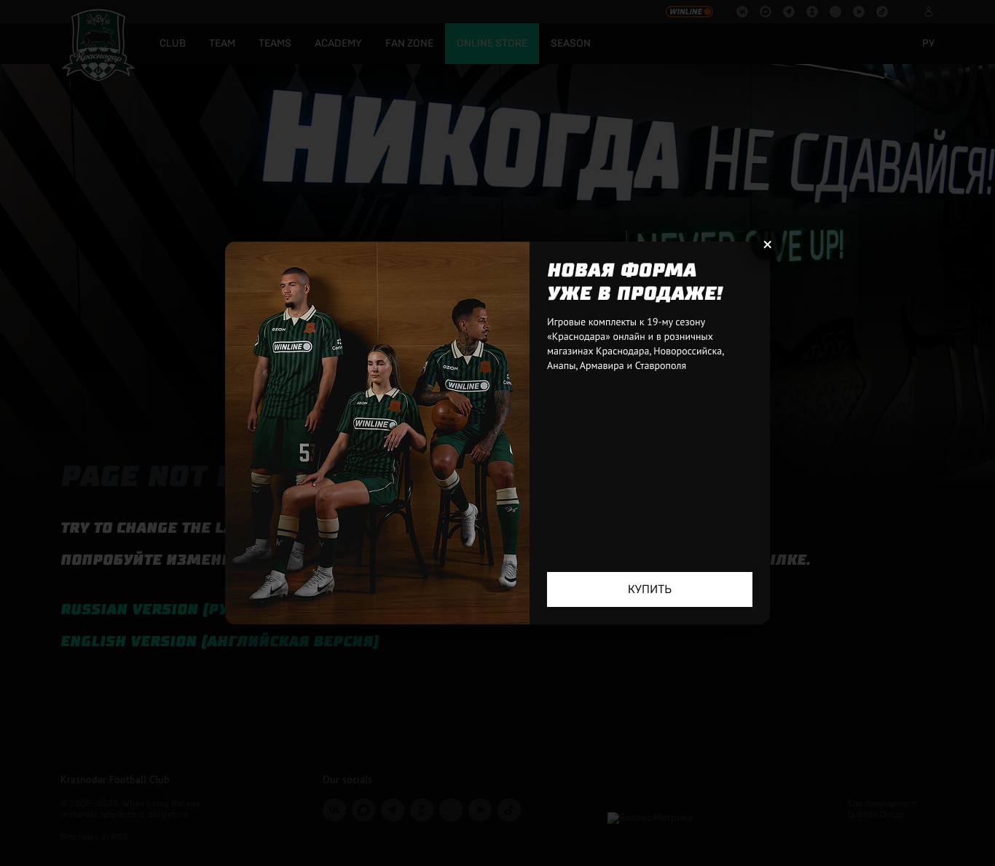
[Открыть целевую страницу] (497, 433)
